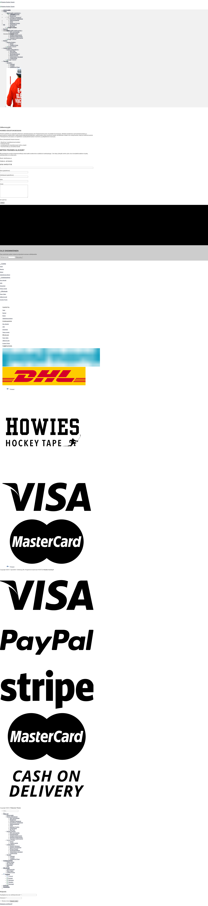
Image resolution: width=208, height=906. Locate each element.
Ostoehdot (2, 286)
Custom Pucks (3, 299)
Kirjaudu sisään (13, 901)
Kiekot (1, 272)
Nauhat (2, 269)
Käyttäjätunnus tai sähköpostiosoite (10, 895)
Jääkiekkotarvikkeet (5, 274)
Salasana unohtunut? (6, 904)
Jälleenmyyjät (3, 297)
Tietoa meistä (3, 288)
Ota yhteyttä (3, 280)
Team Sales (3, 294)
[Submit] (7, 19)
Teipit (1, 266)
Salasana (3, 898)
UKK (1, 283)
